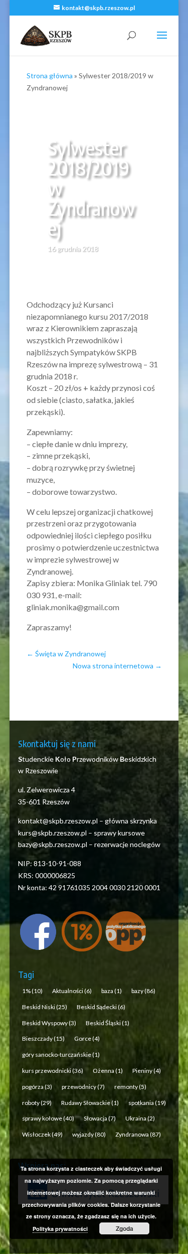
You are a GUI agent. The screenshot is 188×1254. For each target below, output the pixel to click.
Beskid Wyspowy (49, 1023)
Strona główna (50, 75)
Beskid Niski (44, 1007)
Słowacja (100, 1118)
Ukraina (140, 1118)
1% (32, 991)
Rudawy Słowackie (90, 1102)
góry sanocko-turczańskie (61, 1054)
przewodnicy (83, 1086)
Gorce (87, 1038)
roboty (37, 1102)
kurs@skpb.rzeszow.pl (52, 832)
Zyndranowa (138, 1134)
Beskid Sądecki (101, 1007)
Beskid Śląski (107, 1023)
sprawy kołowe (48, 1118)
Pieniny (146, 1070)
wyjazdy (89, 1134)
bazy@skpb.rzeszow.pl (52, 844)
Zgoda (124, 1228)
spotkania (147, 1102)
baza (111, 991)
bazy (143, 991)
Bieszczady (43, 1038)
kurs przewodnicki (52, 1070)
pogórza (37, 1086)
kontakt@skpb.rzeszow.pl (58, 820)
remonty (130, 1086)
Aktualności (72, 991)
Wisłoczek (42, 1134)
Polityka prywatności (60, 1228)
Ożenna (108, 1070)
